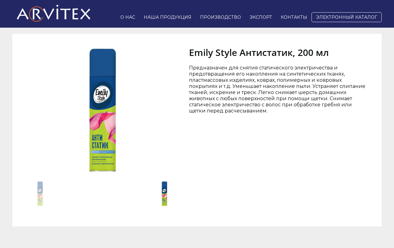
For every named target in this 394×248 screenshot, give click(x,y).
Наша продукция (167, 17)
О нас (127, 17)
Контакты (294, 17)
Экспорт (261, 17)
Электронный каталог (346, 17)
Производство (220, 17)
